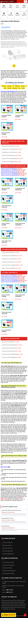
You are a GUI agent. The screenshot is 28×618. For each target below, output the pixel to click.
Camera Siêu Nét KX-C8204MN (6, 116)
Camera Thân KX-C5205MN (10, 146)
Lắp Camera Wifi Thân (7, 548)
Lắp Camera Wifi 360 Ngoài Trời (9, 91)
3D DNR (22, 88)
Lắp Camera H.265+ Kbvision (14, 82)
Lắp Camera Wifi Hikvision (8, 553)
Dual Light (9, 86)
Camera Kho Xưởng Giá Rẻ (8, 565)
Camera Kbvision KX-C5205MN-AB (12, 149)
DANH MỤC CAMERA (8, 1)
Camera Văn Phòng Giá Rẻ (8, 573)
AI (26, 86)
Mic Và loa (4, 86)
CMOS (5, 88)
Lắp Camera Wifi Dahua (7, 551)
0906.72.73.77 (9, 592)
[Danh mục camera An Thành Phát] (25, 1)
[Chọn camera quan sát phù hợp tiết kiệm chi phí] (26, 11)
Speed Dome (14, 88)
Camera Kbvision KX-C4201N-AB (11, 152)
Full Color (23, 86)
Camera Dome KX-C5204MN (19, 116)
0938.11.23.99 (9, 589)
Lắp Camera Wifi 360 (7, 545)
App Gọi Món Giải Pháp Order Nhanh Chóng (11, 510)
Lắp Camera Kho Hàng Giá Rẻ (8, 570)
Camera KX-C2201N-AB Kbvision (11, 155)
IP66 (19, 88)
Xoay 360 (9, 88)
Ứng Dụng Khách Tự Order (7, 518)
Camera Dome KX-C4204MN (6, 133)
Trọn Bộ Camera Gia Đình (8, 562)
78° (13, 86)
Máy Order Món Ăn (5, 526)
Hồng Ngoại (17, 86)
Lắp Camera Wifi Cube (7, 542)
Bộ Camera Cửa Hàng (7, 567)
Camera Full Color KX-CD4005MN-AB (12, 158)
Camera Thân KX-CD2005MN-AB (11, 161)
